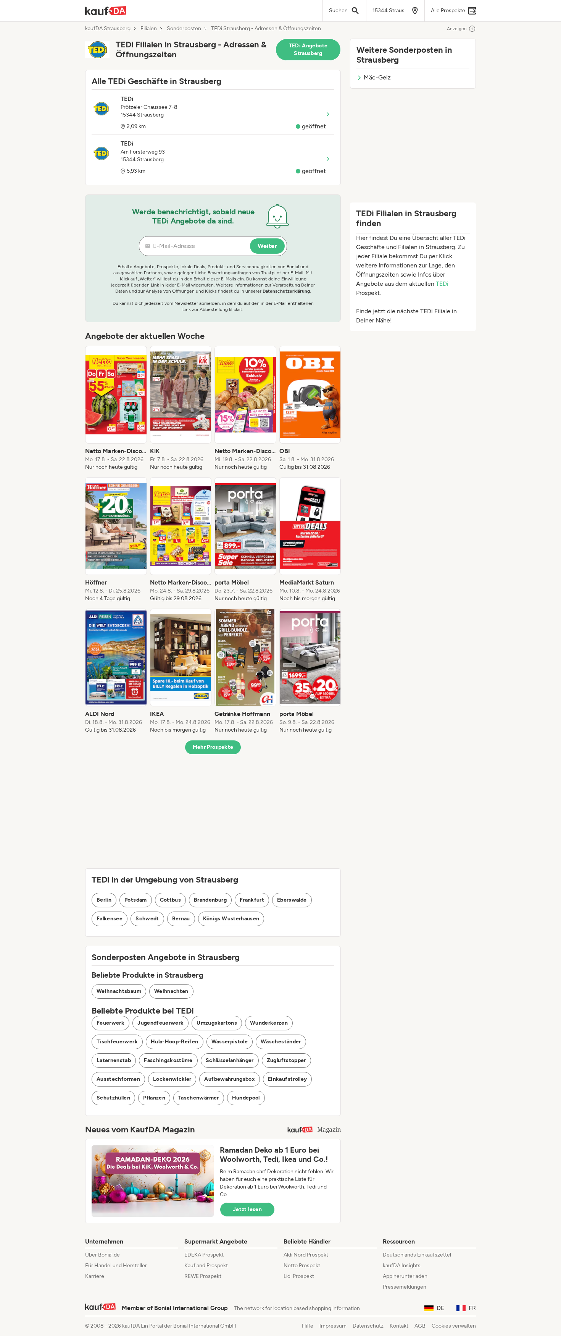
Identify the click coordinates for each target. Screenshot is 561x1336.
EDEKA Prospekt (204, 1255)
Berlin (104, 900)
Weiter (267, 245)
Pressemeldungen (404, 1287)
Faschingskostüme (168, 1060)
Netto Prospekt (302, 1265)
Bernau (181, 918)
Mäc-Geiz (377, 77)
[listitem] (116, 408)
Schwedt (147, 918)
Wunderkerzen (269, 1023)
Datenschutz (368, 1326)
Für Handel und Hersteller (116, 1265)
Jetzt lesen (247, 1209)
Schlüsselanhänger (230, 1060)
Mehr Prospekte (213, 747)
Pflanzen (154, 1098)
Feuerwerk (110, 1023)
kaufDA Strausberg (108, 28)
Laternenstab (114, 1060)
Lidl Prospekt (299, 1276)
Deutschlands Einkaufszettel (417, 1255)
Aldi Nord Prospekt (306, 1255)
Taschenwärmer (198, 1098)
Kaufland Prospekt (206, 1265)
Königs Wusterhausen (231, 918)
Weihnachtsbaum (119, 991)
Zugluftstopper (286, 1060)
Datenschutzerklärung (286, 291)
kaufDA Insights (402, 1265)
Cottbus (170, 900)
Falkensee (110, 918)
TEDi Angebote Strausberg (308, 49)
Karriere (94, 1276)
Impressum (333, 1326)
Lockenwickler (172, 1079)
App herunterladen (405, 1276)
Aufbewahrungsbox (229, 1079)
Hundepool (246, 1098)
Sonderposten (184, 28)
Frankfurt (252, 900)
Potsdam (135, 900)
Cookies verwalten (454, 1326)
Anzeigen (457, 28)
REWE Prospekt (202, 1276)
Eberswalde (292, 900)
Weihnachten (171, 991)
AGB (420, 1326)
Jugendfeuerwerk (160, 1023)
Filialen (148, 28)
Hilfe (307, 1326)
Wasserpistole (229, 1041)
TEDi (442, 283)
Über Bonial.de (102, 1255)
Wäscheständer (281, 1041)
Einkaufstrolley (287, 1079)
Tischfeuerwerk (117, 1041)
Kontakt (399, 1326)
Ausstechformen (118, 1079)
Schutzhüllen (113, 1098)
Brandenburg (210, 900)
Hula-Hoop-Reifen (174, 1041)
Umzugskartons (217, 1023)
